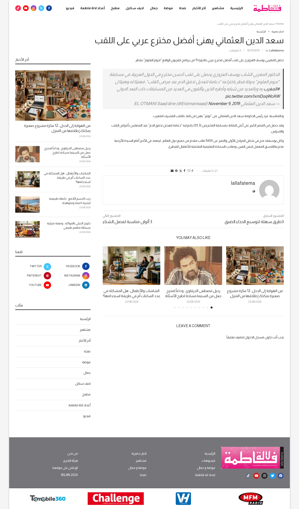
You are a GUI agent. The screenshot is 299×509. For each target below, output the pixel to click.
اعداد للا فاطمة (205, 475)
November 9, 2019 (224, 103)
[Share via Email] (172, 170)
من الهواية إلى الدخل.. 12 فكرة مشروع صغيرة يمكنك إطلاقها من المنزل (57, 128)
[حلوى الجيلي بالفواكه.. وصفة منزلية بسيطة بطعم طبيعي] (27, 229)
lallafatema (276, 50)
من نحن (73, 453)
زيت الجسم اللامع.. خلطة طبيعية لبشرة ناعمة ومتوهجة (70, 201)
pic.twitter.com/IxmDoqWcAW (252, 96)
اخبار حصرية (139, 453)
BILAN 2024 (69, 475)
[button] (108, 277)
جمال (154, 8)
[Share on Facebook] (184, 170)
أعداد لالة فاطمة (92, 8)
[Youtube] (26, 8)
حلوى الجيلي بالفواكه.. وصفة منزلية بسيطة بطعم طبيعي (69, 225)
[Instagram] (33, 8)
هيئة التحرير (70, 460)
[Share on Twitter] (180, 171)
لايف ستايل (135, 8)
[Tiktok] (18, 8)
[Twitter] (41, 8)
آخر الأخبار (199, 8)
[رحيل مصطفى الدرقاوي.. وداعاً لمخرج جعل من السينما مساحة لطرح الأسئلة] (193, 265)
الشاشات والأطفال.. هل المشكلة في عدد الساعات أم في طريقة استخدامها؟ (67, 178)
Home (280, 23)
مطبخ (115, 8)
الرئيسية (236, 8)
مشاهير (218, 8)
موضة (168, 8)
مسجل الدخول (254, 337)
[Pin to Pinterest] (176, 170)
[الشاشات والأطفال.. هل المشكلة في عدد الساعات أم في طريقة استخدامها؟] (131, 265)
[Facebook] (49, 8)
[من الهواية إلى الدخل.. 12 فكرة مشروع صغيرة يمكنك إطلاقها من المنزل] (255, 265)
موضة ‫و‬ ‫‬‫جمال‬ (206, 467)
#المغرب (272, 88)
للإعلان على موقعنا (65, 467)
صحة (182, 8)
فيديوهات (208, 460)
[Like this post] (189, 170)
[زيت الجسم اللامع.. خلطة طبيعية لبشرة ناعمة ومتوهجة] (27, 204)
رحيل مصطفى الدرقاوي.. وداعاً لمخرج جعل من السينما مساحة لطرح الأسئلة (67, 152)
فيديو (70, 8)
